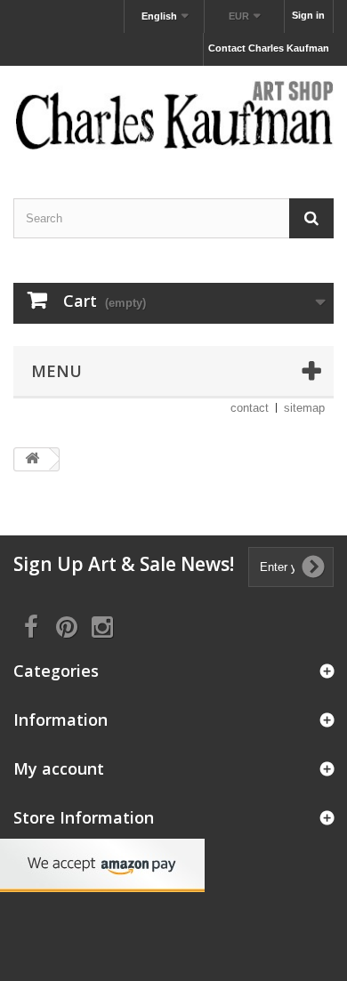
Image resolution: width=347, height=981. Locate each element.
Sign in (308, 15)
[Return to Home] (32, 459)
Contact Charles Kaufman (268, 48)
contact (249, 407)
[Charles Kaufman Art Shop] (173, 116)
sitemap (304, 407)
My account (58, 768)
